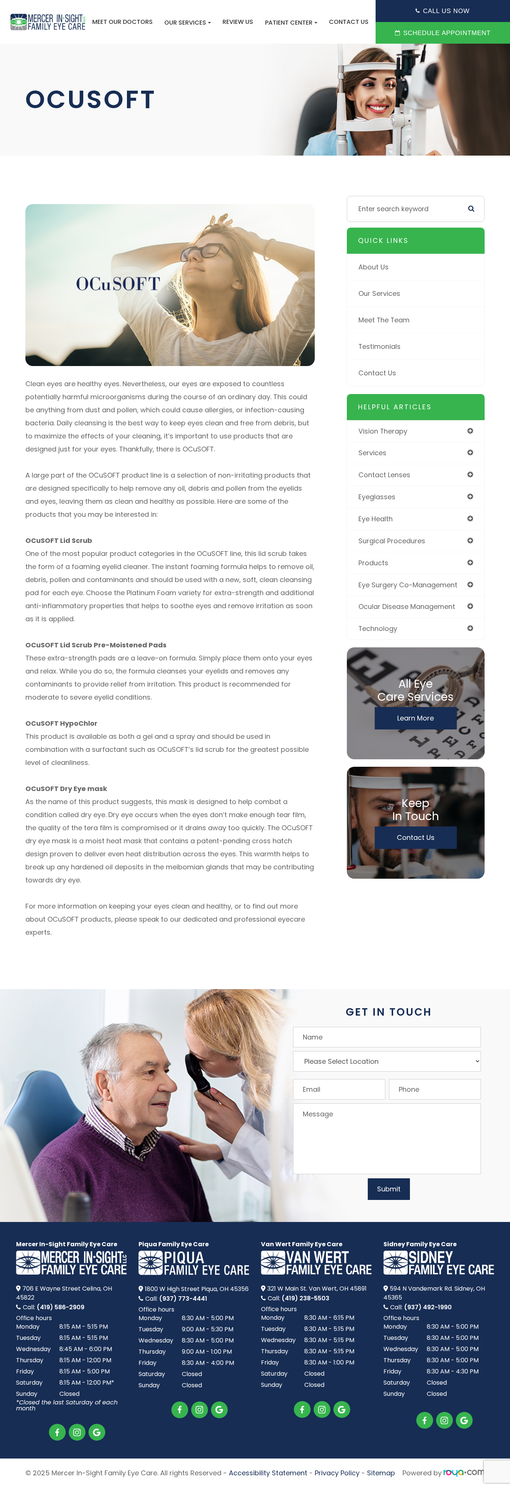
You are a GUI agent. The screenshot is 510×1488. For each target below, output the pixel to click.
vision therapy (382, 431)
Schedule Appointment (447, 33)
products (373, 563)
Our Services (379, 293)
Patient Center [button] (288, 22)
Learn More (415, 718)
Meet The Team (384, 320)
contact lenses (384, 474)
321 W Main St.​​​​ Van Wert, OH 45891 (317, 1288)
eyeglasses (376, 496)
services (372, 452)
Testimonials (379, 346)
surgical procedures (391, 541)
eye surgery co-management (407, 585)
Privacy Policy (337, 1473)
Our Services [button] (185, 22)
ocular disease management (406, 606)
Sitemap (381, 1473)
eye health (375, 518)
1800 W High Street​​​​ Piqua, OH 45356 (197, 1289)
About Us (373, 267)
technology (377, 628)
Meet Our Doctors (122, 22)
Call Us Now (446, 11)
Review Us (238, 22)
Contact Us (348, 22)
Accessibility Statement (268, 1473)
